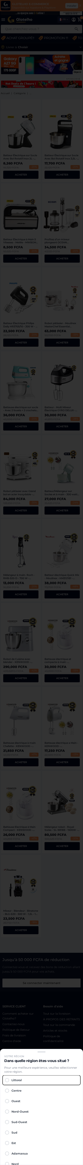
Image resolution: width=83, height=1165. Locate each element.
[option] (41, 1080)
